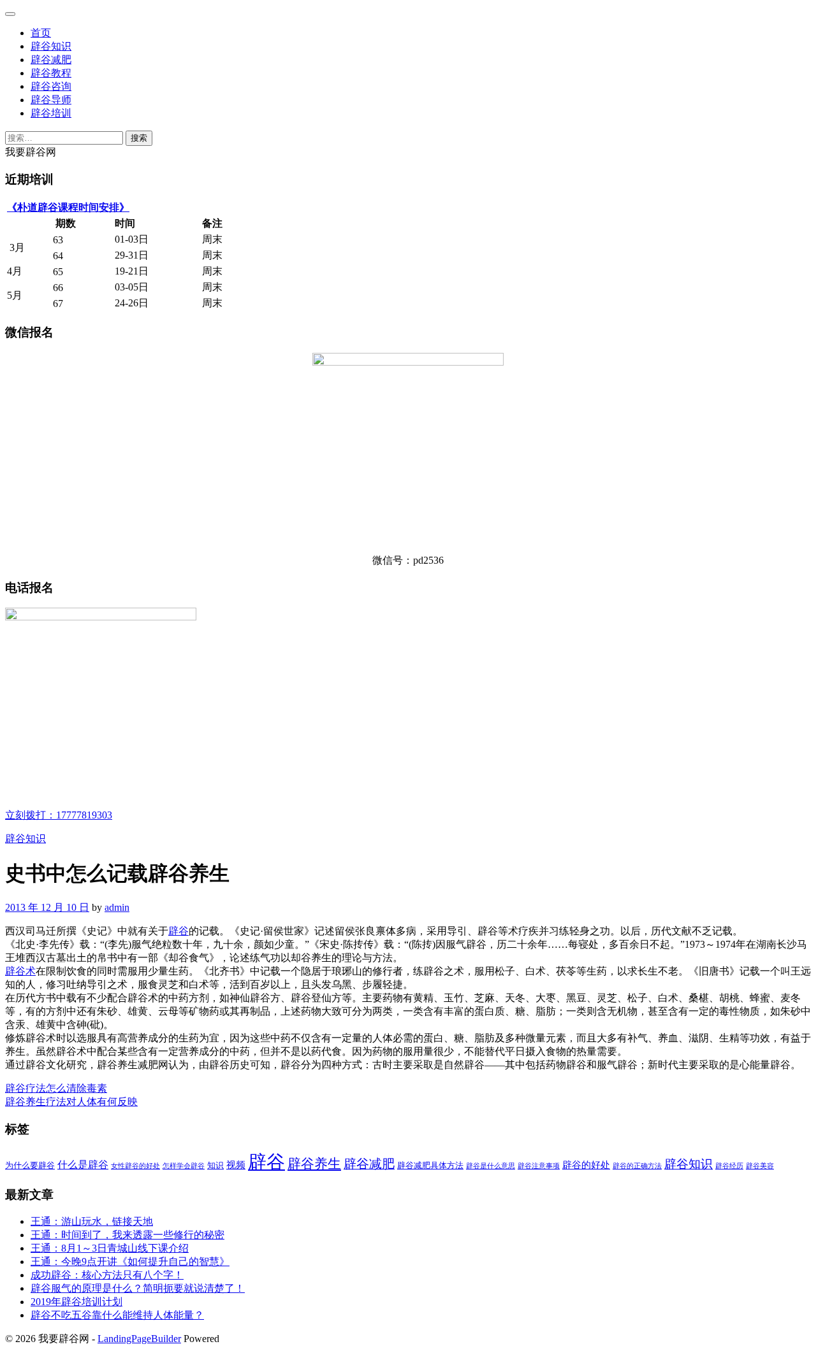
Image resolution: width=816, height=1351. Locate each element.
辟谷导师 (51, 99)
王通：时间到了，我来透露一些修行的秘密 (127, 1234)
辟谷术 (20, 971)
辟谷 (178, 931)
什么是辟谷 (82, 1165)
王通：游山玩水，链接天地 (92, 1221)
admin (117, 907)
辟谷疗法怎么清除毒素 (56, 1088)
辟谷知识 (51, 46)
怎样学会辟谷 (184, 1165)
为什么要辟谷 (30, 1165)
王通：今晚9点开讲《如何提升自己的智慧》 (130, 1261)
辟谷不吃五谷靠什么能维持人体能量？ (117, 1315)
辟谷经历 (729, 1165)
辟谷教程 (51, 73)
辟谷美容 (760, 1165)
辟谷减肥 (51, 59)
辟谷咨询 (51, 86)
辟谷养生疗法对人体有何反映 (71, 1101)
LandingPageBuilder (139, 1338)
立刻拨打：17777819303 (58, 815)
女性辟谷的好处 (135, 1165)
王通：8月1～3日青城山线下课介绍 (110, 1248)
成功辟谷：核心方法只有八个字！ (107, 1274)
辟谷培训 (51, 113)
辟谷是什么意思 (490, 1165)
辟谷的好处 (586, 1165)
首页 (41, 32)
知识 (215, 1165)
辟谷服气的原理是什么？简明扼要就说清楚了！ (138, 1288)
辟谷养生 (314, 1163)
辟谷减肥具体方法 (430, 1165)
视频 (235, 1165)
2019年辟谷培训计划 (76, 1301)
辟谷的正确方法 (637, 1165)
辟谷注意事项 (539, 1165)
